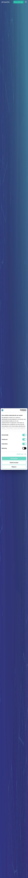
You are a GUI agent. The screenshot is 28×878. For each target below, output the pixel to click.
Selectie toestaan (14, 462)
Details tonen (20, 454)
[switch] (24, 439)
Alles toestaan (14, 458)
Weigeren (14, 466)
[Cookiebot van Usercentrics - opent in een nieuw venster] (20, 410)
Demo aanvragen (18, 2)
